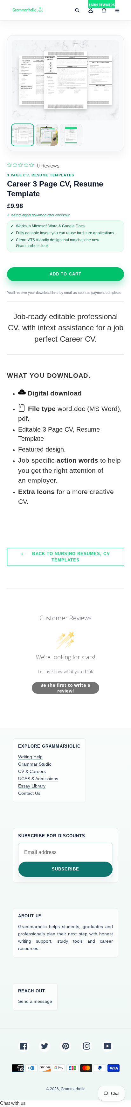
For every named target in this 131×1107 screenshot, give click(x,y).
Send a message (35, 1001)
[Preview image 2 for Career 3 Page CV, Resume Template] (47, 135)
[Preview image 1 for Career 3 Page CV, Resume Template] (22, 135)
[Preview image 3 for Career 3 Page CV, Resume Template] (71, 135)
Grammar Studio (35, 764)
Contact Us (29, 793)
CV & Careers (32, 771)
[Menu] (117, 10)
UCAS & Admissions (38, 778)
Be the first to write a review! (65, 688)
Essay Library (31, 785)
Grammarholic (73, 1089)
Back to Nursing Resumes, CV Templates (70, 556)
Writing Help (30, 756)
